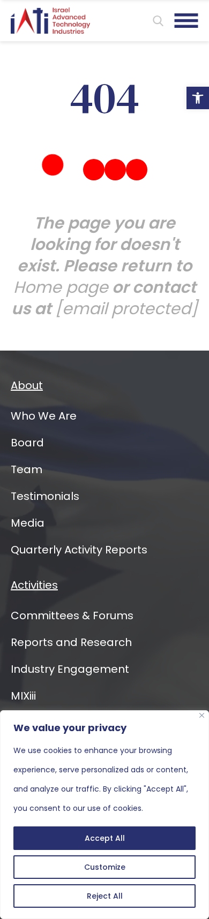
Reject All (105, 896)
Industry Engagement (70, 669)
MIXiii (23, 695)
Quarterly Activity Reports (79, 549)
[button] (197, 98)
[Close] (201, 715)
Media (27, 522)
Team (26, 469)
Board (27, 442)
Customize (104, 867)
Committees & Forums (72, 615)
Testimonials (45, 496)
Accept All (105, 838)
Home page (60, 287)
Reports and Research (71, 642)
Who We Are (44, 415)
